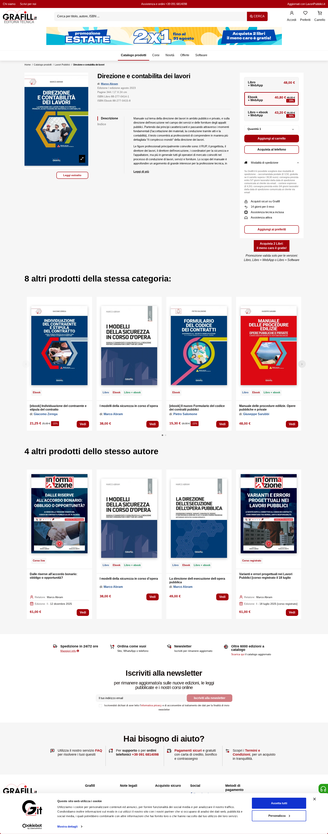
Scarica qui (237, 654)
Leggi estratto (72, 175)
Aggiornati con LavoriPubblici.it (306, 4)
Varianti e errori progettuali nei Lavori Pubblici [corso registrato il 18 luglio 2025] (265, 577)
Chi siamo (9, 4)
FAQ (98, 750)
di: (98, 83)
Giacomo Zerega (46, 414)
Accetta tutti (279, 803)
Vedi (83, 424)
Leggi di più (141, 171)
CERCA (259, 16)
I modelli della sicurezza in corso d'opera (129, 406)
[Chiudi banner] (314, 799)
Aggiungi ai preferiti (272, 229)
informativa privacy (151, 705)
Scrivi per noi (28, 4)
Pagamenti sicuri (188, 750)
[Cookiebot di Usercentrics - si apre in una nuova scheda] (32, 826)
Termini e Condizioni (246, 753)
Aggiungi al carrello (272, 138)
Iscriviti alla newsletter (209, 698)
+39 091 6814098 (176, 4)
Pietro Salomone (185, 414)
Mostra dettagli (67, 826)
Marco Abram (109, 83)
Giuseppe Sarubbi (256, 414)
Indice (101, 124)
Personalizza (276, 815)
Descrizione (109, 118)
